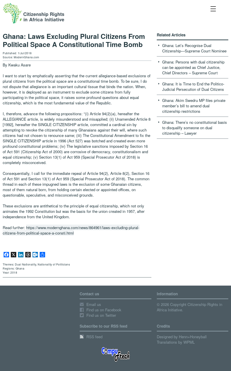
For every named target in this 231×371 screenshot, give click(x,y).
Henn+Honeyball (193, 336)
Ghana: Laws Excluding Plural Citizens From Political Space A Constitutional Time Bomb (74, 40)
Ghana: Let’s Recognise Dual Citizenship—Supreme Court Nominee (194, 48)
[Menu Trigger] (213, 8)
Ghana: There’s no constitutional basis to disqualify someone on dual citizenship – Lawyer (194, 127)
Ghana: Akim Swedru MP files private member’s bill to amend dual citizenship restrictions (193, 105)
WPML (189, 342)
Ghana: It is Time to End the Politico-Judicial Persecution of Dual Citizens (193, 86)
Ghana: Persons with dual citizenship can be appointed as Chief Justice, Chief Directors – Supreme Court (193, 67)
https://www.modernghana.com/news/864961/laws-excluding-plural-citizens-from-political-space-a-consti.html (71, 230)
